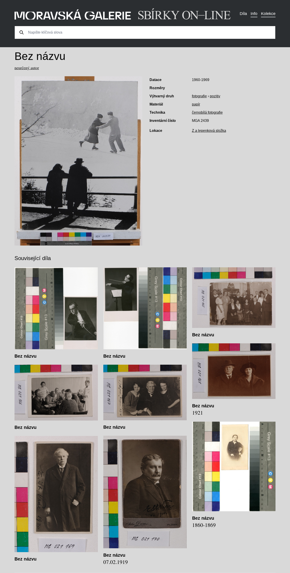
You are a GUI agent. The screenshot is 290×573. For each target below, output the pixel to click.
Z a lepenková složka (209, 131)
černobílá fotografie (207, 112)
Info (254, 13)
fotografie (199, 96)
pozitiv (215, 96)
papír (196, 104)
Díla (243, 13)
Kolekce (268, 13)
